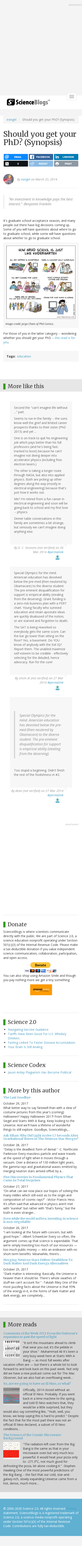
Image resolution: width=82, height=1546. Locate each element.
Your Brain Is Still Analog (25, 1047)
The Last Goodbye (17, 1097)
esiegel (11, 119)
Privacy (72, 1508)
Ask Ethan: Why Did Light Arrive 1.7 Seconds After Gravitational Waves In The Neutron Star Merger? (40, 1137)
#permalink (55, 552)
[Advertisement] (41, 48)
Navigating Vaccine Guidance (28, 1029)
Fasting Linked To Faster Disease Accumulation (41, 1042)
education (24, 356)
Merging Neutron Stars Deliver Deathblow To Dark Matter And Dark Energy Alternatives (38, 1261)
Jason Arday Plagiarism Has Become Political (39, 1072)
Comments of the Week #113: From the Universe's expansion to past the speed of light (40, 1335)
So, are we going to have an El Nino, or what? (37, 1384)
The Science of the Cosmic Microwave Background (32, 1436)
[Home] (28, 104)
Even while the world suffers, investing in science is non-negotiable (40, 1220)
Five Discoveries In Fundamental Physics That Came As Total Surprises (38, 1178)
